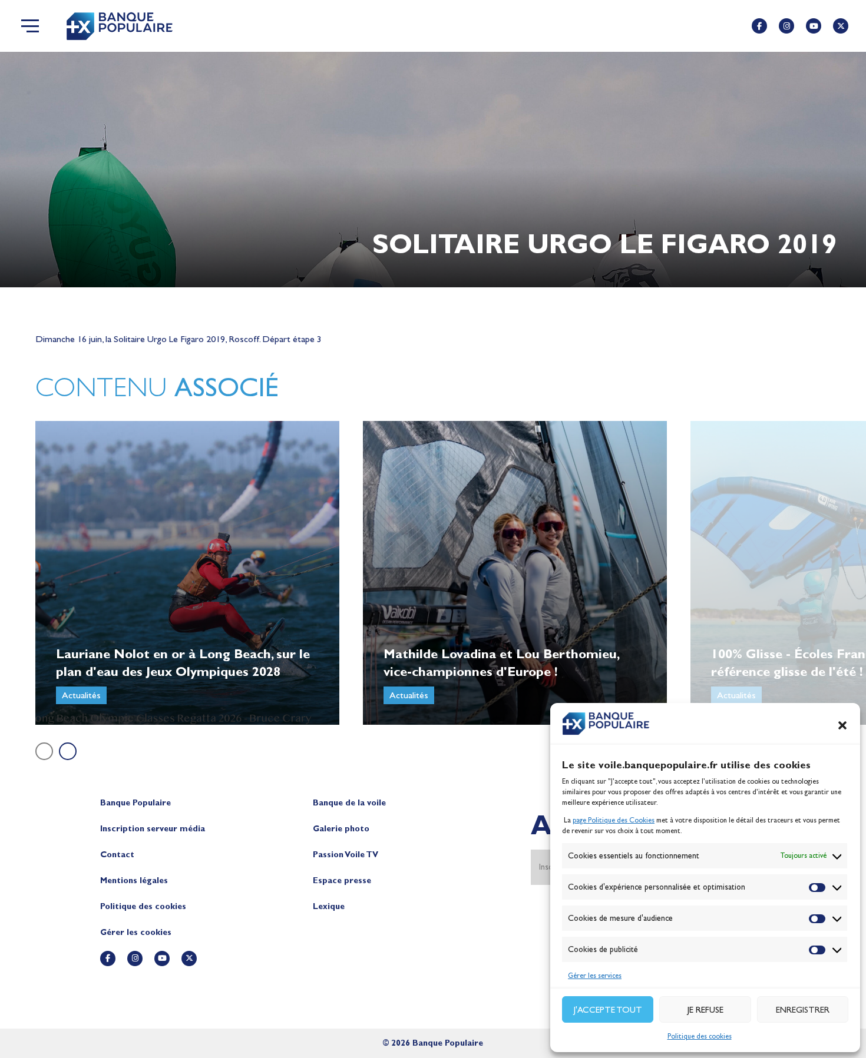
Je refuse (705, 1009)
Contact (117, 855)
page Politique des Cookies (614, 820)
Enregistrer (802, 1009)
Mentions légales (134, 880)
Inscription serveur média (152, 829)
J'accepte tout (608, 1009)
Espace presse (342, 880)
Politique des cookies (699, 1036)
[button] (842, 725)
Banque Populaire (135, 803)
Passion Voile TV (345, 855)
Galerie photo (341, 829)
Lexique (329, 906)
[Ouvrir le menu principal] (30, 25)
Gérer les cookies (135, 932)
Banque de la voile (349, 803)
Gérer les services (595, 975)
